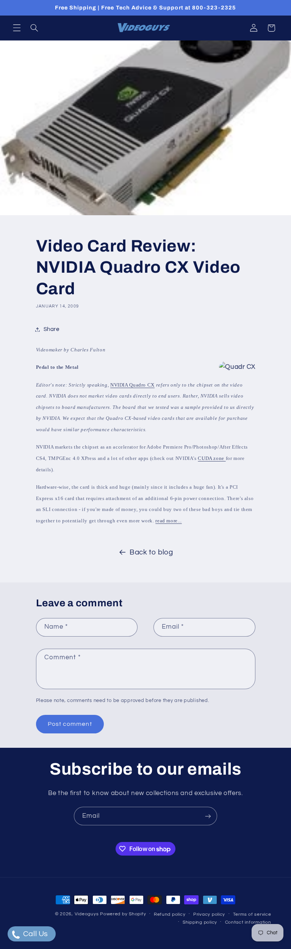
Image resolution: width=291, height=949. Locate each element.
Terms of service (252, 914)
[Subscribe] (208, 816)
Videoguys (87, 914)
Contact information (248, 922)
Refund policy (170, 914)
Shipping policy (200, 922)
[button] (16, 28)
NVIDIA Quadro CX (132, 385)
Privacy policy (209, 914)
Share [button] (51, 329)
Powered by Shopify (123, 914)
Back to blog (151, 552)
